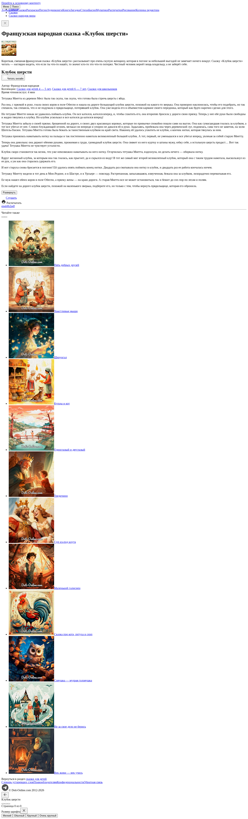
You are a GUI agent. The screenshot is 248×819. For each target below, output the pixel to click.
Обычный (19, 815)
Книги (66, 10)
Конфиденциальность (70, 782)
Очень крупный (48, 815)
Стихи (84, 10)
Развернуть (9, 192)
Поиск (15, 6)
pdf (13, 206)
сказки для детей (36, 778)
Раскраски (32, 10)
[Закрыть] (5, 23)
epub (4, 206)
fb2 (9, 206)
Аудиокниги (54, 10)
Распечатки (115, 10)
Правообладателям (45, 782)
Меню (6, 6)
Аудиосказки (9, 10)
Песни (43, 10)
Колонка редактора (147, 10)
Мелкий (7, 815)
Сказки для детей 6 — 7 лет (69, 88)
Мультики (102, 10)
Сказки (21, 10)
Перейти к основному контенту (21, 3)
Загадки (75, 10)
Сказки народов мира (22, 15)
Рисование (129, 10)
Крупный (32, 815)
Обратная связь (93, 782)
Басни (92, 10)
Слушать (11, 197)
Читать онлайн (15, 78)
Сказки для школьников (102, 88)
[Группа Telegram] (5, 790)
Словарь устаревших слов (17, 782)
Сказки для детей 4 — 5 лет (34, 88)
